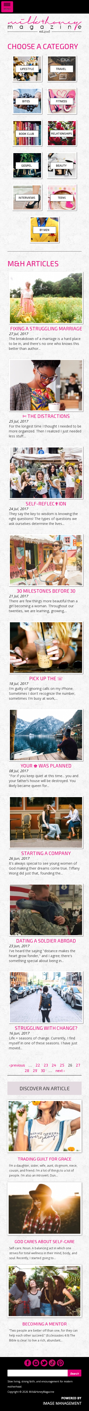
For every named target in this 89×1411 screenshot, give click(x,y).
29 (35, 1070)
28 (27, 1070)
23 (46, 1065)
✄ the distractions (46, 416)
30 (43, 1070)
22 (38, 1065)
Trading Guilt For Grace (44, 1158)
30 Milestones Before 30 (46, 591)
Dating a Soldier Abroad (46, 941)
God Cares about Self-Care (45, 1241)
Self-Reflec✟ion (46, 503)
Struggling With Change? (46, 1028)
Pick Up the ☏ (46, 678)
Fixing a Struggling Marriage (46, 328)
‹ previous (17, 1065)
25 (62, 1065)
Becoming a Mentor (44, 1323)
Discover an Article (45, 1088)
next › (60, 1070)
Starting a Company (46, 853)
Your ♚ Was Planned (46, 765)
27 (78, 1065)
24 (54, 1065)
